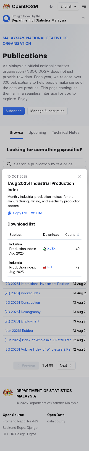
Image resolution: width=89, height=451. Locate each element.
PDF (50, 267)
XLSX (51, 248)
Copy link (20, 213)
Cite (39, 213)
